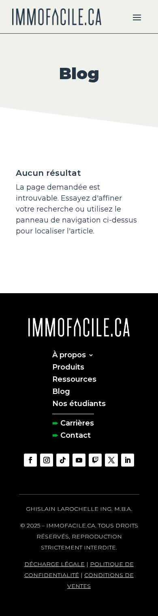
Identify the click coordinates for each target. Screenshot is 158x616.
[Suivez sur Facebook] (30, 460)
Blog (61, 390)
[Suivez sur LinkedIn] (127, 460)
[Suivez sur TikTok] (62, 460)
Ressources (74, 378)
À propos (69, 354)
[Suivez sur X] (111, 460)
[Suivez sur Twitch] (95, 460)
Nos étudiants (79, 402)
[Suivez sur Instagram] (46, 460)
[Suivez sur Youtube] (79, 460)
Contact (75, 434)
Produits (68, 366)
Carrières (77, 422)
